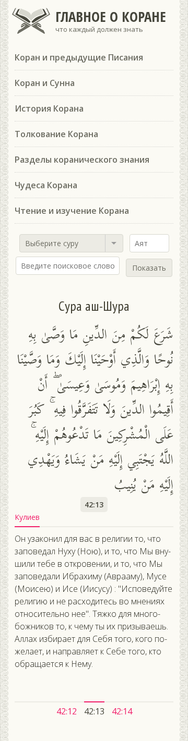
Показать (149, 268)
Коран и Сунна (45, 83)
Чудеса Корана (46, 185)
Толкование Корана (56, 134)
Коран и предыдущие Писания (79, 57)
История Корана (49, 108)
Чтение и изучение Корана (72, 210)
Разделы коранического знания (82, 159)
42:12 (66, 711)
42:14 (122, 711)
